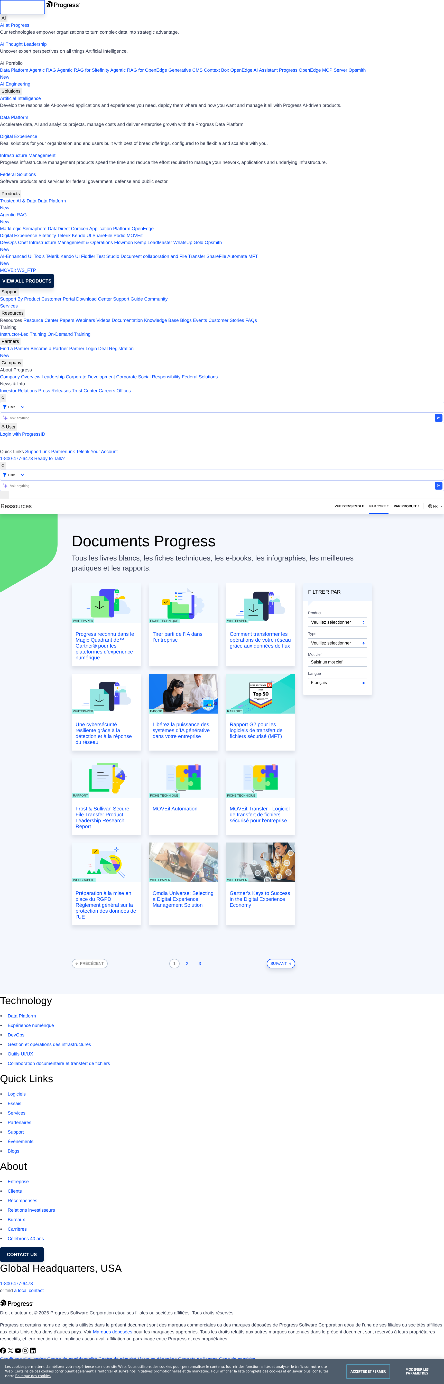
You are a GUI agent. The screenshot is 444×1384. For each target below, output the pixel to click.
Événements (20, 1141)
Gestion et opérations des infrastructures (49, 1044)
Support (10, 291)
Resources (13, 313)
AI (4, 18)
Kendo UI (81, 235)
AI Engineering (15, 84)
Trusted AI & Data (18, 200)
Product (314, 613)
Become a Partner (49, 348)
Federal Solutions (18, 174)
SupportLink (37, 451)
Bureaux (16, 1219)
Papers (67, 320)
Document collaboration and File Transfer (163, 256)
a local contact (29, 1290)
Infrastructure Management (27, 155)
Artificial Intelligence (20, 98)
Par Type (377, 506)
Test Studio (107, 256)
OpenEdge (143, 228)
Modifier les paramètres (417, 1371)
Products (11, 193)
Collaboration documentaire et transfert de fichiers (59, 1063)
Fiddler (88, 256)
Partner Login (83, 348)
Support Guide (128, 299)
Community (156, 299)
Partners (10, 341)
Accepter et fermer (368, 1371)
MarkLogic (10, 228)
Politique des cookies (33, 1375)
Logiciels (17, 1094)
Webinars (85, 320)
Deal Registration (67, 352)
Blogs (186, 320)
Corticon (79, 228)
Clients (15, 1191)
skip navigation (22, 7)
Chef (23, 242)
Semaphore (35, 228)
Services (9, 305)
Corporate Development (90, 376)
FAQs (251, 320)
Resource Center (40, 320)
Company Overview (20, 376)
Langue (314, 674)
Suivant (280, 963)
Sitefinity (47, 235)
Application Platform (109, 228)
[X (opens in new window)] (11, 1352)
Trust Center (84, 390)
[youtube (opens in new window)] (18, 1352)
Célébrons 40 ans (26, 1238)
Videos (103, 320)
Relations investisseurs (31, 1210)
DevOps (8, 242)
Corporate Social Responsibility (148, 376)
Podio (119, 235)
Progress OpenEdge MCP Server (313, 70)
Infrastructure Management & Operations (71, 242)
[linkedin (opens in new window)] (33, 1352)
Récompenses (22, 1200)
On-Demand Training (69, 334)
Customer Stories (226, 320)
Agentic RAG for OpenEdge (138, 70)
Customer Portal (58, 299)
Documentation (127, 320)
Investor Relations (18, 390)
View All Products (26, 281)
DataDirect (59, 228)
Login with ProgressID (22, 434)
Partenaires (19, 1122)
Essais (14, 1103)
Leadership (53, 376)
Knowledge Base (161, 320)
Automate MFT (129, 260)
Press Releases (54, 390)
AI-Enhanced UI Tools (22, 256)
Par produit (405, 506)
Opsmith (183, 74)
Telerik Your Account (97, 451)
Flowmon (123, 242)
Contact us (22, 1254)
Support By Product (20, 299)
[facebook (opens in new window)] (3, 1352)
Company (11, 362)
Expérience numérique (31, 1025)
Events (200, 320)
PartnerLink (63, 451)
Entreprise (18, 1181)
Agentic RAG (42, 70)
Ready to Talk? (49, 458)
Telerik (64, 235)
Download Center (94, 299)
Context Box (216, 70)
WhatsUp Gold (188, 242)
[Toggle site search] (3, 466)
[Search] (3, 398)
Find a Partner (14, 348)
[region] (222, 1371)
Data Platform (14, 70)
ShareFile (102, 235)
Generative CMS (185, 70)
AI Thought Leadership (23, 44)
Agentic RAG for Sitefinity (83, 70)
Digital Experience (18, 136)
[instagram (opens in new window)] (26, 1352)
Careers (107, 390)
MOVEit (135, 235)
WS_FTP (26, 270)
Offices (123, 390)
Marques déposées (112, 1331)
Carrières (17, 1229)
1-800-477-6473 (16, 458)
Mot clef (315, 655)
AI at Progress (14, 25)
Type (312, 634)
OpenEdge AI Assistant (254, 70)
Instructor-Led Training (23, 334)
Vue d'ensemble (349, 506)
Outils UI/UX (20, 1053)
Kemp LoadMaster (153, 242)
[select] (337, 682)
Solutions (11, 91)
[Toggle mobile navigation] (4, 495)
